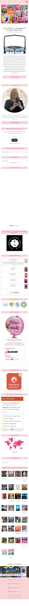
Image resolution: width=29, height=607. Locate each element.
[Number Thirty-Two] (26, 277)
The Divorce (13, 279)
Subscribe (14, 140)
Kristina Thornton (13, 260)
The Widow (13, 268)
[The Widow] (26, 271)
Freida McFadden (13, 280)
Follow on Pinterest (15, 225)
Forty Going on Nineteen (13, 259)
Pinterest (15, 592)
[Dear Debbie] (26, 288)
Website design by (14, 597)
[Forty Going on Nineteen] (26, 262)
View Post (14, 77)
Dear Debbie (13, 285)
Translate (18, 162)
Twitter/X (15, 580)
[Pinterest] (7, 177)
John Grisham (13, 269)
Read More (14, 122)
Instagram (15, 584)
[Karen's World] (14, 12)
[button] (4, 476)
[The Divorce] (26, 283)
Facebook (15, 588)
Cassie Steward (13, 275)
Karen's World (16, 595)
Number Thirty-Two (13, 273)
